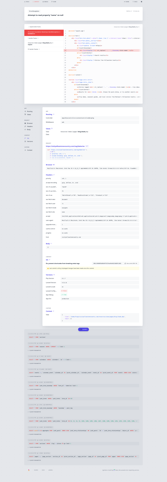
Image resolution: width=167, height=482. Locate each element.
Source (36, 470)
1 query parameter (35, 350)
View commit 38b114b (131, 263)
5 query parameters (35, 434)
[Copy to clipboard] (137, 118)
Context (27, 135)
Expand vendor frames (35, 26)
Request (26, 120)
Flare (116, 470)
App (25, 108)
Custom (26, 147)
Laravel (50, 470)
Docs (43, 470)
